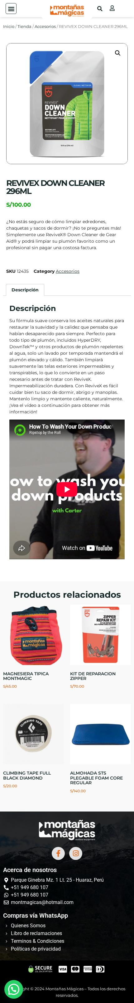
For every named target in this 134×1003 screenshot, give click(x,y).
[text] (67, 366)
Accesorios (45, 26)
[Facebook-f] (58, 853)
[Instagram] (75, 853)
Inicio (8, 26)
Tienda (24, 26)
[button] (11, 8)
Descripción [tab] (25, 290)
